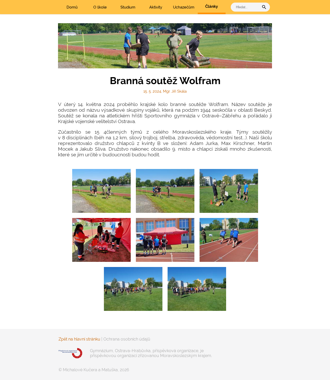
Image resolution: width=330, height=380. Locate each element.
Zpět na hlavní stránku (79, 339)
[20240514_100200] (229, 190)
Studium (127, 7)
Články (211, 6)
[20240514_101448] (101, 190)
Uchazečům (183, 7)
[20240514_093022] (229, 239)
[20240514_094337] (101, 239)
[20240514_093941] (165, 239)
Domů (72, 7)
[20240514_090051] (197, 288)
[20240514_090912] (133, 288)
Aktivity (155, 7)
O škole (100, 7)
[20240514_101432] (165, 190)
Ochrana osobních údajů (126, 339)
